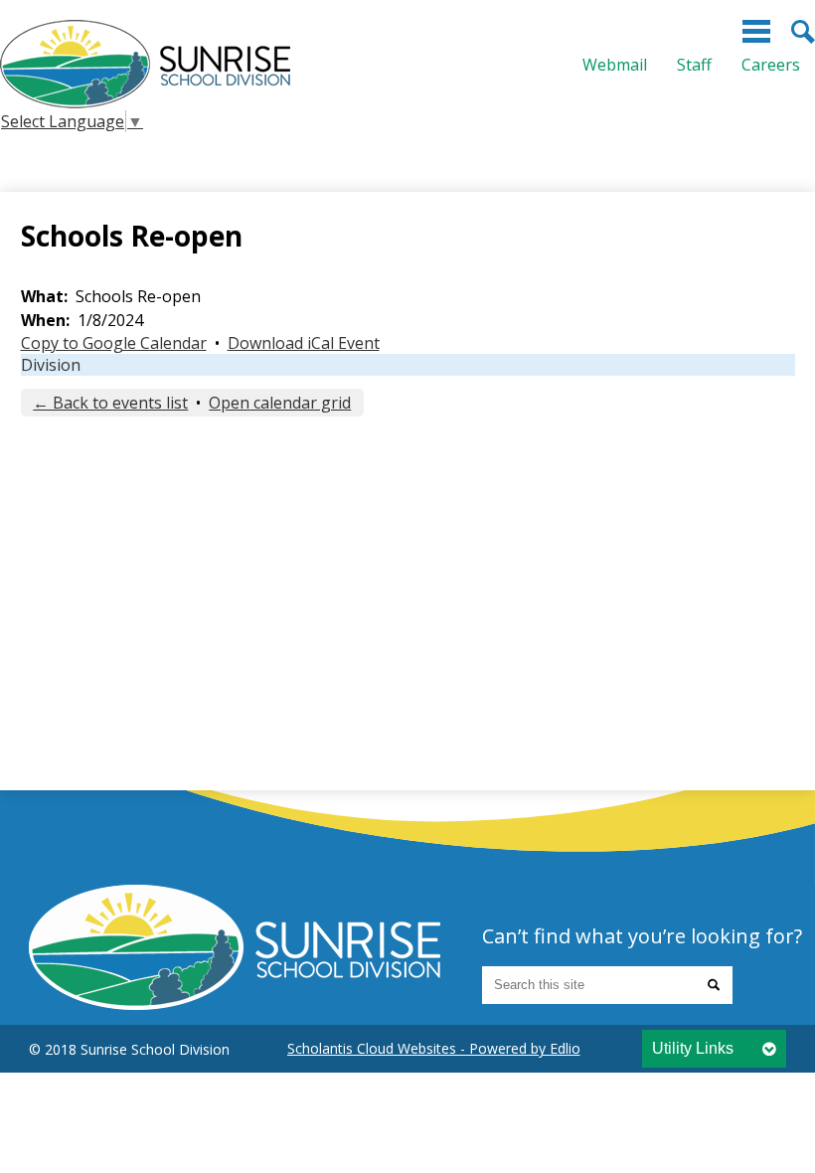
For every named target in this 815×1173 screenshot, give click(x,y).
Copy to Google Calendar (114, 343)
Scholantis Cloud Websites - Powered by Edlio (433, 1048)
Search (803, 32)
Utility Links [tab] (693, 1048)
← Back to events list (110, 403)
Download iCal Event (304, 343)
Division (51, 365)
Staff (694, 65)
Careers (770, 65)
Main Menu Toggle (756, 31)
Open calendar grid (280, 403)
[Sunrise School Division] (145, 64)
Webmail (614, 65)
